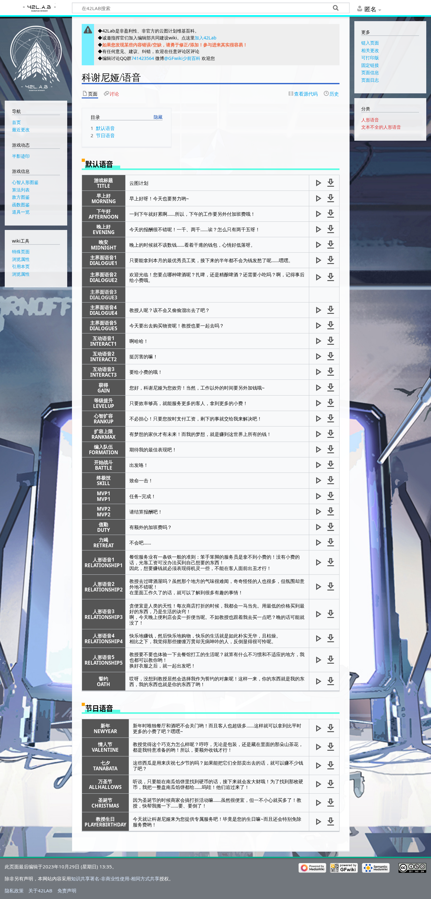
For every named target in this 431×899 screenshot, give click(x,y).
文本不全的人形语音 (381, 127)
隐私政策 (14, 890)
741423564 (142, 58)
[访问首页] (35, 58)
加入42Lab (205, 38)
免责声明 (66, 890)
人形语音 (370, 120)
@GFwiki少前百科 (182, 58)
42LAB (38, 8)
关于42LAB (40, 890)
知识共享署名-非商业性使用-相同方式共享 (115, 878)
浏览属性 (21, 274)
